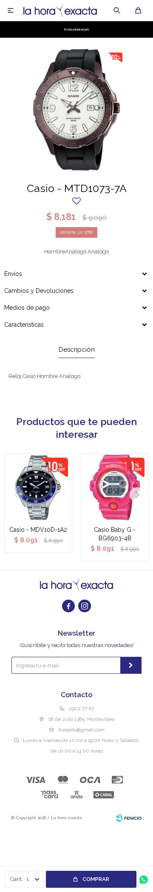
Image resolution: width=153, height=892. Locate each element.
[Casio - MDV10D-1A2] (38, 487)
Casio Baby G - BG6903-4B (115, 534)
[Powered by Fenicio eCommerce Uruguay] (129, 817)
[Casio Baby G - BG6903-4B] (115, 487)
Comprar (95, 879)
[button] (117, 10)
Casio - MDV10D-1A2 (38, 529)
